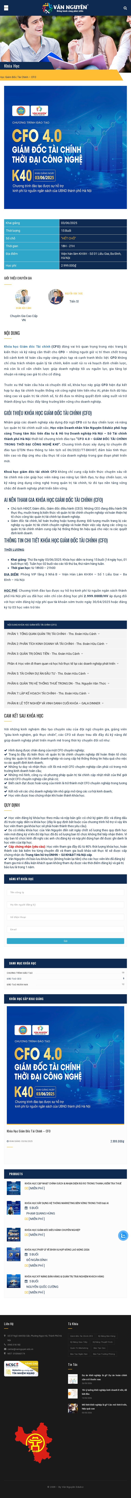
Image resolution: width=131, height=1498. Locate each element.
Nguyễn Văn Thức (74, 293)
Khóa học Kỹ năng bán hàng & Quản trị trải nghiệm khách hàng (64, 1276)
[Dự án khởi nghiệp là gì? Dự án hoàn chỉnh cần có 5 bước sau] (73, 1379)
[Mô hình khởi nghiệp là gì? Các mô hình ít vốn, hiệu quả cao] (73, 1408)
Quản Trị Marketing (79, 1348)
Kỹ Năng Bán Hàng (106, 1336)
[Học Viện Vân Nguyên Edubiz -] (65, 8)
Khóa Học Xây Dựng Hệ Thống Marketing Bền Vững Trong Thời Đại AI (67, 1203)
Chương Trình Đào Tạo (20, 973)
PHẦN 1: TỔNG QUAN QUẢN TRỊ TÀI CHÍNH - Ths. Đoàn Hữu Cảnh (52, 634)
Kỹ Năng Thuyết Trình (103, 1342)
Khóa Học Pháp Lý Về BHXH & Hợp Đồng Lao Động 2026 (57, 1249)
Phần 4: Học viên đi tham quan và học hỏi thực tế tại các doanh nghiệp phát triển (62, 663)
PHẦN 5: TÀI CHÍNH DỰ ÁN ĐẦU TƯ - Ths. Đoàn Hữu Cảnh (47, 673)
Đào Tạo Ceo (14, 979)
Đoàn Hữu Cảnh (23, 308)
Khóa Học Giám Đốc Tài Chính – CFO (28, 1131)
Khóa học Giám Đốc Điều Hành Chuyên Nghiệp (52, 1230)
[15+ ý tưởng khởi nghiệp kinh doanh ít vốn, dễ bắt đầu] (73, 1393)
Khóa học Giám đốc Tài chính (27, 346)
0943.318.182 (14, 1344)
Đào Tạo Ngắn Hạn (17, 984)
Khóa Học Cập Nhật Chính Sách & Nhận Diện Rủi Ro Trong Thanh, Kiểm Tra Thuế (73, 1183)
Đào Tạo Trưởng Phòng (104, 1354)
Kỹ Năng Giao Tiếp (78, 1342)
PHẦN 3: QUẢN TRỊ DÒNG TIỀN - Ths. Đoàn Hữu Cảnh (44, 653)
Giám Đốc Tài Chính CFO (81, 1336)
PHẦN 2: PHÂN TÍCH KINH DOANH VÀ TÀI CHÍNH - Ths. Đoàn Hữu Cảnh (56, 644)
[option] (65, 147)
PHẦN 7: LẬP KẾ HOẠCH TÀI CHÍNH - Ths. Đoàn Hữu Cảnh (47, 693)
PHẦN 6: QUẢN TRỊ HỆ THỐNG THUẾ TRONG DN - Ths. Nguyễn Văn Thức (57, 683)
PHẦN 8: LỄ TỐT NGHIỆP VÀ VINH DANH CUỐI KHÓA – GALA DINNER (54, 703)
